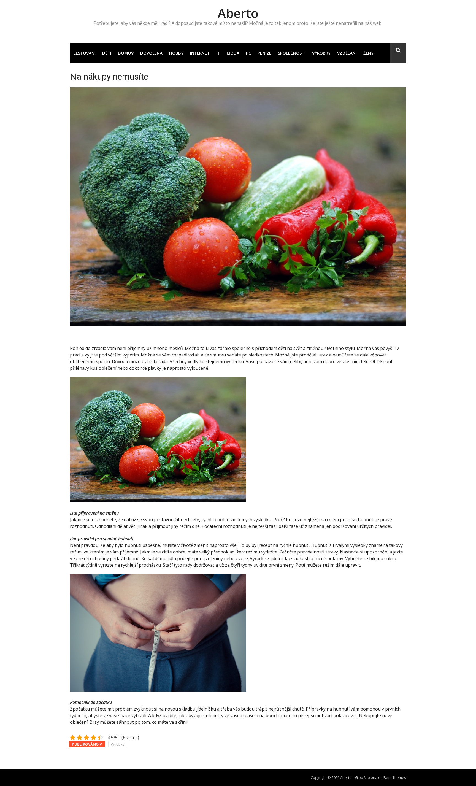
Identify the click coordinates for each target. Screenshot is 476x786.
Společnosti (291, 53)
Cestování (84, 53)
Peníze (264, 53)
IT (218, 53)
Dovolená (151, 53)
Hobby (176, 53)
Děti (106, 53)
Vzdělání (347, 53)
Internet (200, 53)
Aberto (238, 13)
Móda (233, 53)
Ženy (368, 53)
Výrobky (321, 53)
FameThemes (394, 777)
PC (248, 53)
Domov (126, 53)
